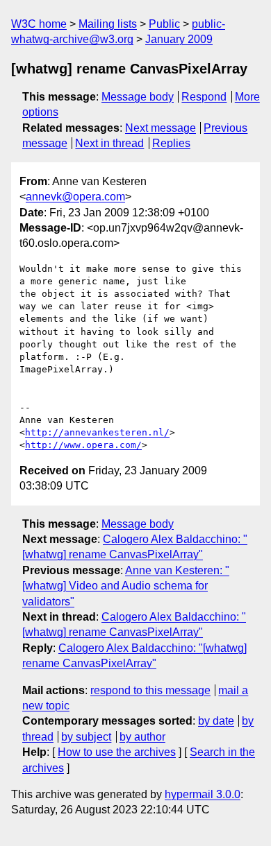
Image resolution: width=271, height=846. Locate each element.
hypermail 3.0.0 (202, 794)
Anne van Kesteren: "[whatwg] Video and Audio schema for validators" (125, 585)
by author (142, 737)
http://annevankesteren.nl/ (97, 432)
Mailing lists (108, 24)
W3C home (39, 24)
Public (164, 24)
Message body (137, 97)
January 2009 (179, 39)
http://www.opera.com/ (83, 445)
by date (216, 721)
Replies (171, 143)
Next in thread (109, 143)
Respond (204, 97)
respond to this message (150, 690)
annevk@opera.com (75, 196)
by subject (86, 737)
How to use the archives (117, 752)
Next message (160, 128)
